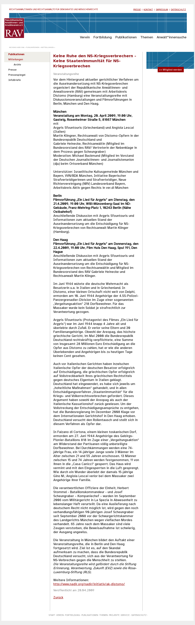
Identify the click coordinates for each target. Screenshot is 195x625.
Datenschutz (178, 10)
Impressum (162, 10)
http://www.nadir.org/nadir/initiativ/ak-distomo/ (89, 584)
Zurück (58, 597)
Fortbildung (103, 37)
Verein (85, 37)
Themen (146, 37)
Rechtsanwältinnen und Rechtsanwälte (53, 9)
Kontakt (148, 10)
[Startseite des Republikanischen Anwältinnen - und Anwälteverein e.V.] (14, 37)
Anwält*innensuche (171, 37)
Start (52, 615)
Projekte (114, 615)
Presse (137, 10)
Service (125, 615)
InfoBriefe (14, 80)
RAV (22, 47)
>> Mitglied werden (170, 69)
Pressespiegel (16, 75)
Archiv (17, 64)
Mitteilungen (47, 47)
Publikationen (126, 37)
